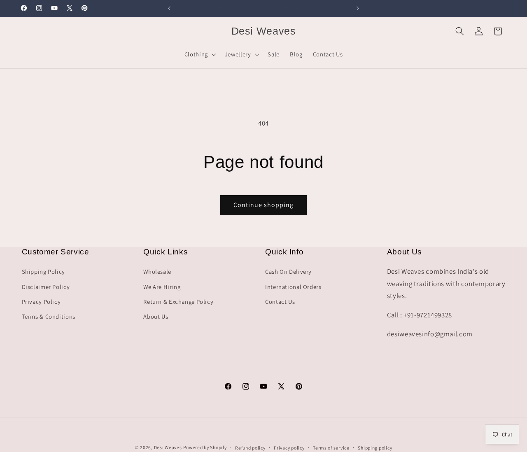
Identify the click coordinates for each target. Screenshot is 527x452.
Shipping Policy (43, 271)
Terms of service (331, 448)
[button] (199, 54)
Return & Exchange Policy (178, 301)
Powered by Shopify (204, 447)
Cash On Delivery (288, 271)
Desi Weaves (168, 447)
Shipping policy (375, 448)
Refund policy (250, 448)
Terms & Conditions (48, 316)
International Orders (293, 287)
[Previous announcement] (169, 8)
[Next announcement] (358, 8)
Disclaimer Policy (46, 287)
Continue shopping (263, 204)
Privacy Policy (41, 301)
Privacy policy (289, 448)
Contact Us (280, 301)
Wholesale (157, 271)
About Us (155, 316)
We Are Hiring (161, 287)
